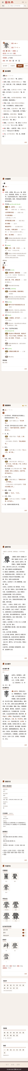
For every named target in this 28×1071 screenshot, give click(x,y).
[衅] (7, 61)
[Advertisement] (14, 23)
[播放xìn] (17, 43)
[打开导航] (2, 2)
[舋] (13, 61)
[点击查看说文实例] (6, 876)
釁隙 (6, 362)
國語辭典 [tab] (20, 65)
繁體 (23, 2)
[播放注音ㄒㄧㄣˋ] (20, 47)
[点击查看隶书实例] (15, 876)
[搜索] (25, 5)
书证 (26, 405)
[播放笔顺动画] (4, 43)
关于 (7, 1065)
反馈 (25, 142)
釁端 (4, 362)
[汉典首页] (9, 2)
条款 (12, 1065)
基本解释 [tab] (5, 65)
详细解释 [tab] (12, 65)
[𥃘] (19, 61)
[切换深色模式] (26, 2)
